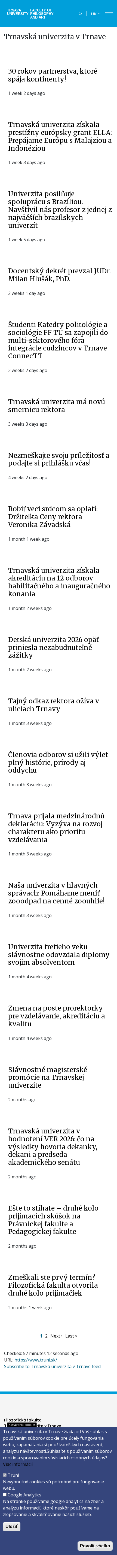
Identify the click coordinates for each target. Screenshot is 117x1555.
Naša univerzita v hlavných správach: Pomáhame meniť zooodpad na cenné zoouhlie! (56, 893)
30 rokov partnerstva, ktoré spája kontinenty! (52, 75)
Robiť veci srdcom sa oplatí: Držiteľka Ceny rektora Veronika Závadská (53, 517)
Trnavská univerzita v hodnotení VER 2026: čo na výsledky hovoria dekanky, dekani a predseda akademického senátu (52, 1147)
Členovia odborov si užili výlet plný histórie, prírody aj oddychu (58, 763)
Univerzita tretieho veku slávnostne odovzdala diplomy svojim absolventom (59, 955)
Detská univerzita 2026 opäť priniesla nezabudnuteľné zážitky (53, 648)
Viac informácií (18, 1464)
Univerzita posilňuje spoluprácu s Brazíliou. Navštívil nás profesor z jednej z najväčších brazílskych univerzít (60, 209)
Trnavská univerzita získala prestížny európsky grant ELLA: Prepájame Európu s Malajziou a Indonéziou (60, 136)
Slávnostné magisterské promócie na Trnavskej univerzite (47, 1078)
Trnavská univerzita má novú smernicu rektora (56, 406)
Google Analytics (24, 1495)
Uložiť (11, 1526)
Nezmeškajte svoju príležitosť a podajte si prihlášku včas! (58, 459)
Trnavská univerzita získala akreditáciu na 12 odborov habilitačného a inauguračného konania (59, 582)
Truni (13, 1475)
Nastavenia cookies (21, 1425)
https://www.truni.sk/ (35, 1360)
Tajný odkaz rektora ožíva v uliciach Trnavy (53, 705)
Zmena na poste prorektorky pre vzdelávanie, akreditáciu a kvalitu (56, 1016)
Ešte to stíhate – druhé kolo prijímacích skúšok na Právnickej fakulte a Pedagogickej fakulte (53, 1220)
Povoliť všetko (95, 1546)
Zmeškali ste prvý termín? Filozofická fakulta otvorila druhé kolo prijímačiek (53, 1285)
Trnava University (17, 12)
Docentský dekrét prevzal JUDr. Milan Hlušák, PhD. (59, 275)
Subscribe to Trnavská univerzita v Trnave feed (52, 1366)
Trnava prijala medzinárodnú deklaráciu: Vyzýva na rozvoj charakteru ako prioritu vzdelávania (56, 828)
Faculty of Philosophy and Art (42, 13)
